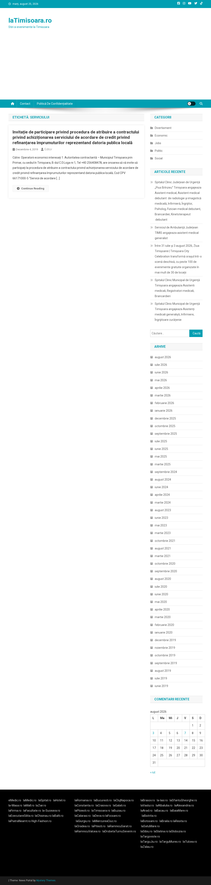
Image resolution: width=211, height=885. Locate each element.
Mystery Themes (45, 880)
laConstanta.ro (84, 805)
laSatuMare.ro (150, 826)
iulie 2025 (161, 441)
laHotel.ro (59, 800)
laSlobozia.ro (177, 831)
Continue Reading (32, 188)
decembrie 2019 (165, 640)
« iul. (153, 772)
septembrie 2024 (166, 472)
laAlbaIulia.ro (164, 805)
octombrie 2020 (165, 563)
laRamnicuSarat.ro (119, 826)
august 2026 (163, 357)
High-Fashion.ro (41, 821)
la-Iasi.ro (162, 800)
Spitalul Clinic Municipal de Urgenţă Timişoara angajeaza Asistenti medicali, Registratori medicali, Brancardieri (177, 288)
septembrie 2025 (166, 433)
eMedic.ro (14, 800)
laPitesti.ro (99, 826)
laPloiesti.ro (82, 810)
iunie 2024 (161, 487)
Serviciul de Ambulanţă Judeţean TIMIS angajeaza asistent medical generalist (177, 233)
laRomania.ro (83, 800)
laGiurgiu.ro (84, 821)
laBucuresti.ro (103, 800)
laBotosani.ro (149, 821)
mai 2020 (161, 602)
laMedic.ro (30, 800)
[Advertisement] (105, 68)
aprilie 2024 (162, 494)
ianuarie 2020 (163, 632)
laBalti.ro (57, 815)
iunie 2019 (161, 686)
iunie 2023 (161, 517)
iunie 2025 (161, 449)
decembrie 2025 (165, 418)
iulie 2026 (161, 364)
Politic (159, 150)
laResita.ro (180, 821)
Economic (161, 135)
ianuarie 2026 (163, 410)
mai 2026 (161, 380)
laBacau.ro (161, 810)
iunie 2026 (161, 372)
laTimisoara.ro (30, 20)
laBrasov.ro (148, 800)
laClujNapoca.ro (124, 800)
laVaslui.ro (148, 805)
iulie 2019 (161, 678)
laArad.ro (146, 810)
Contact (25, 103)
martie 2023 (163, 533)
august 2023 (163, 510)
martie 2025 (163, 464)
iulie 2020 (161, 586)
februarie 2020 (164, 625)
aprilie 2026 (162, 387)
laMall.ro (28, 805)
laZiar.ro (41, 805)
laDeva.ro (99, 815)
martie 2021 (163, 556)
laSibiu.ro (146, 831)
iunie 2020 (161, 594)
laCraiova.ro (103, 805)
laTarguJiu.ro (150, 841)
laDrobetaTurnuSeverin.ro (119, 831)
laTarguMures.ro (170, 841)
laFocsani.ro (113, 815)
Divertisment (163, 128)
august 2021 (163, 548)
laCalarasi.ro (83, 815)
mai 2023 (161, 525)
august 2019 (163, 670)
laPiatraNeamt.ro (19, 821)
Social (159, 158)
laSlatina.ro (161, 831)
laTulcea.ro (190, 841)
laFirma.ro (14, 810)
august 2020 (163, 578)
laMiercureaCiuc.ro (104, 821)
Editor (48, 149)
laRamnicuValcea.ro (88, 831)
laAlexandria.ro (184, 805)
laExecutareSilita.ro (21, 815)
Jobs (158, 143)
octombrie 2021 (165, 540)
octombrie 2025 (165, 426)
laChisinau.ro (43, 815)
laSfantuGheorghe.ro (183, 800)
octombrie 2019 (165, 655)
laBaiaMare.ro (179, 810)
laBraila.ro (165, 821)
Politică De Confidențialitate (55, 103)
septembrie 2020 (166, 571)
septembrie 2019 (166, 663)
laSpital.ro (44, 800)
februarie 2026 (164, 403)
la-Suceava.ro (51, 810)
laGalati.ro (119, 805)
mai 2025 (161, 456)
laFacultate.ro (32, 810)
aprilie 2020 (162, 609)
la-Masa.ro (15, 805)
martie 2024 (163, 502)
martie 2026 (163, 395)
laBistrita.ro (149, 815)
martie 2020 (163, 617)
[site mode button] (191, 104)
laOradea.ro (82, 826)
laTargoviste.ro (150, 836)
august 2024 (163, 479)
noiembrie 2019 (165, 647)
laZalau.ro (147, 846)
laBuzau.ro (118, 810)
